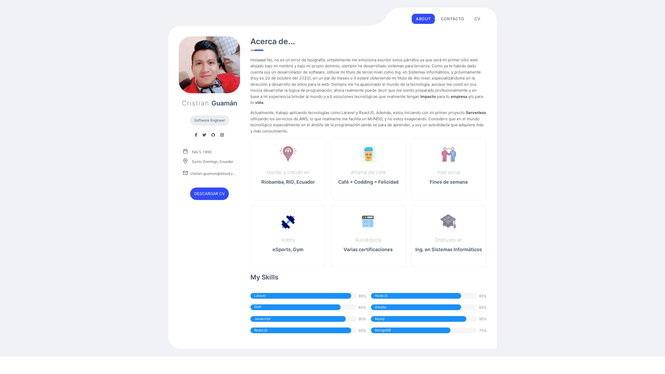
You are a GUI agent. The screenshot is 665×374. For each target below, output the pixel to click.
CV (477, 18)
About (423, 18)
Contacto (452, 18)
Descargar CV (209, 193)
